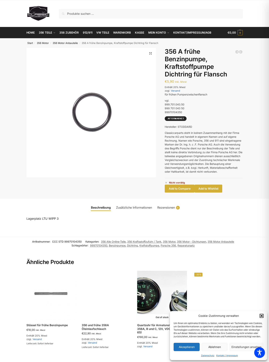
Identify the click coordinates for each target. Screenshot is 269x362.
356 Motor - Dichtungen (191, 241)
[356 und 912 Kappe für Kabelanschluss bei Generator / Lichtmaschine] (241, 52)
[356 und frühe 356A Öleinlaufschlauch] (107, 296)
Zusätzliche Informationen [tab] (134, 207)
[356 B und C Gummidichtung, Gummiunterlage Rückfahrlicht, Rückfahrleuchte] (237, 52)
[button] (261, 316)
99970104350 (98, 245)
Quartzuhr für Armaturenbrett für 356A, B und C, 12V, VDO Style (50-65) (161, 328)
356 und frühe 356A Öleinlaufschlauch (95, 327)
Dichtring (132, 245)
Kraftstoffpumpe (149, 245)
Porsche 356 (168, 245)
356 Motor (43, 43)
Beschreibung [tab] (101, 207)
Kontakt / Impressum (227, 355)
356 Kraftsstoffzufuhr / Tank (144, 241)
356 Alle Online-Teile (113, 241)
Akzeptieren (187, 347)
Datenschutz (207, 355)
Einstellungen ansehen (246, 347)
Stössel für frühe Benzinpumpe (47, 325)
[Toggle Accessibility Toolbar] (259, 352)
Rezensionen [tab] (168, 207)
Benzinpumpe (117, 245)
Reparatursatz (186, 245)
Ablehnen (214, 347)
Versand (175, 90)
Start (30, 43)
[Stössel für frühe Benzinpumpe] (51, 296)
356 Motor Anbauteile (65, 43)
